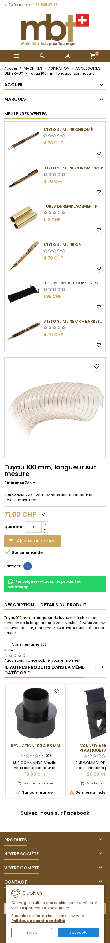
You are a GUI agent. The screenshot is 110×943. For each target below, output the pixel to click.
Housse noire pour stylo (70, 283)
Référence (14, 482)
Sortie (32, 932)
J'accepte (78, 932)
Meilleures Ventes (25, 114)
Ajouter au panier (31, 541)
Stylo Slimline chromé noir (73, 168)
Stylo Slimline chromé (68, 129)
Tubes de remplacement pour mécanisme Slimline (73, 206)
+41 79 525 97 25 (43, 4)
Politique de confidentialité (38, 920)
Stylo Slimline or (62, 244)
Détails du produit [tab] (63, 605)
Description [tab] (19, 605)
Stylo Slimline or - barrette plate (73, 321)
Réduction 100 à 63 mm (35, 746)
